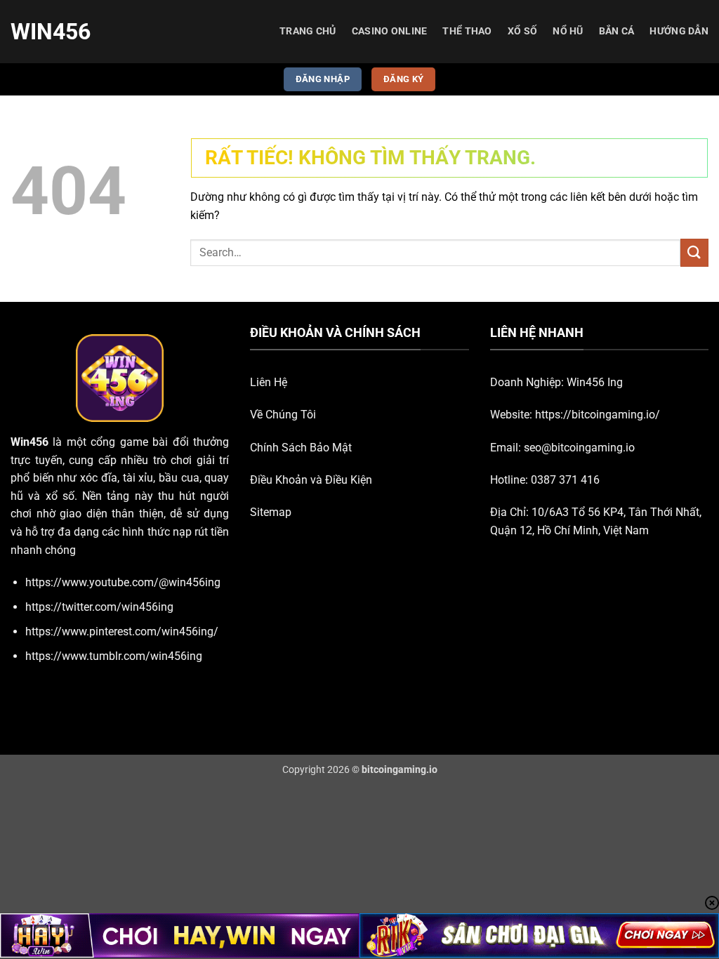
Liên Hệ (268, 382)
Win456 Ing (595, 382)
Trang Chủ (307, 31)
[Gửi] (694, 252)
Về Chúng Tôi (283, 414)
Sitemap (270, 512)
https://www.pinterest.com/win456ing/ (121, 631)
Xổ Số (522, 31)
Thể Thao (467, 31)
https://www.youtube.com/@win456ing (122, 582)
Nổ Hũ (568, 31)
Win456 (51, 31)
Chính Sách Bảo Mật (301, 447)
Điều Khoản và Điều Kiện (311, 480)
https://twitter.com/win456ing (99, 607)
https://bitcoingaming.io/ (597, 414)
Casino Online (390, 31)
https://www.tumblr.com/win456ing (113, 656)
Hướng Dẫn (678, 31)
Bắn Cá (617, 31)
